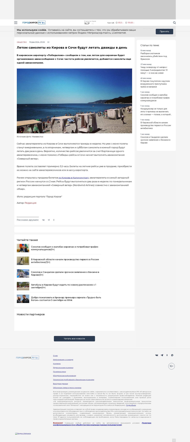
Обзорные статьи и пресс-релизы (67, 388)
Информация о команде (63, 360)
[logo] (27, 358)
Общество (22, 42)
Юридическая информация (64, 376)
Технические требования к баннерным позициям (73, 380)
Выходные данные (60, 384)
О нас (55, 356)
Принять (164, 31)
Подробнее (131, 405)
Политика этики (59, 372)
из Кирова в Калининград (74, 177)
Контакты (57, 364)
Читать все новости (74, 338)
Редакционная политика (63, 368)
